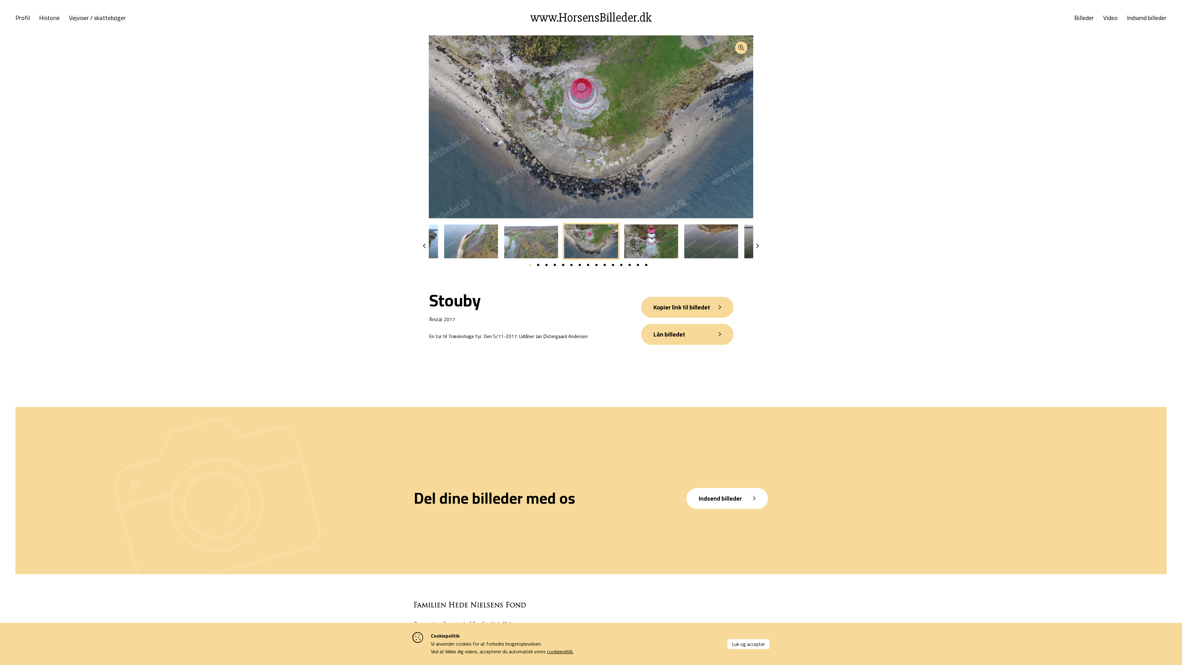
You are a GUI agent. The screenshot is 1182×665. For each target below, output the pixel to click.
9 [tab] (596, 265)
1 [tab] (530, 265)
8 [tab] (588, 265)
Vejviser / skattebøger (97, 18)
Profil (22, 18)
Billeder (1084, 18)
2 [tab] (538, 265)
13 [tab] (630, 265)
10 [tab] (605, 265)
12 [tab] (621, 265)
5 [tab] (563, 265)
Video (1110, 18)
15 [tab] (646, 265)
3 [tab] (546, 265)
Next (757, 246)
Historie (49, 18)
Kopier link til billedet (681, 307)
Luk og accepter (748, 644)
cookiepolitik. (560, 651)
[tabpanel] (591, 241)
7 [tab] (580, 265)
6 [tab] (571, 265)
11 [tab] (613, 265)
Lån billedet (669, 334)
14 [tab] (638, 265)
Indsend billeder (1147, 18)
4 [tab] (555, 265)
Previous (424, 246)
